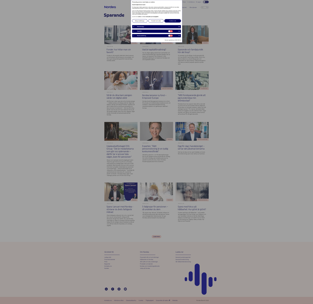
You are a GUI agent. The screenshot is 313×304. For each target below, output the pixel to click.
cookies (140, 16)
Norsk (140, 4)
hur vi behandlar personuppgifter (151, 16)
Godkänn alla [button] (172, 20)
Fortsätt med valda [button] (156, 20)
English (137, 4)
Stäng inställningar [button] (139, 20)
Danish (133, 4)
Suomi (143, 4)
